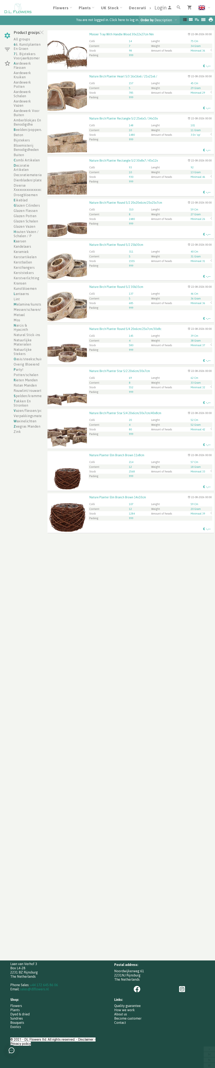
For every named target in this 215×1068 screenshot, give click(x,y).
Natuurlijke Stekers (23, 351)
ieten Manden (26, 380)
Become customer (128, 1018)
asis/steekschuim (29, 359)
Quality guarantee (127, 1006)
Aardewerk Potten (22, 84)
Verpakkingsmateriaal (31, 416)
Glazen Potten (25, 216)
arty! (18, 369)
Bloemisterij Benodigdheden (26, 147)
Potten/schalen (26, 375)
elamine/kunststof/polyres (36, 304)
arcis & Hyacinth (21, 327)
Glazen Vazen (24, 226)
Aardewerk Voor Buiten (26, 113)
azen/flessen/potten (31, 410)
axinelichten (25, 421)
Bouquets (17, 1022)
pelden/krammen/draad (34, 396)
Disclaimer (85, 1039)
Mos (17, 320)
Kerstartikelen (25, 257)
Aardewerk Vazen (22, 103)
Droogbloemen (26, 195)
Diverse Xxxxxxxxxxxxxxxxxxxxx (33, 187)
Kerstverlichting (26, 278)
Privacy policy (20, 1044)
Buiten (19, 155)
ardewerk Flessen (22, 65)
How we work (124, 1010)
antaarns (21, 294)
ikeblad (21, 200)
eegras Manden (27, 426)
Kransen (20, 283)
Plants (15, 1010)
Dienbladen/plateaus (30, 180)
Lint (17, 299)
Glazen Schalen (26, 221)
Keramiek (21, 252)
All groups (22, 39)
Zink (17, 432)
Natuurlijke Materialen (23, 342)
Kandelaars (22, 246)
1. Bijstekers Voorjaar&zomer (27, 56)
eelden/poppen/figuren (34, 130)
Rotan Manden (25, 385)
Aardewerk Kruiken (22, 75)
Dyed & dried (20, 1014)
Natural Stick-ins (27, 335)
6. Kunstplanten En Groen (27, 46)
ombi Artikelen (27, 160)
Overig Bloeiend (26, 364)
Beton (18, 135)
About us (120, 1014)
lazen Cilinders (27, 205)
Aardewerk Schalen (22, 94)
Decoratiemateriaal (29, 175)
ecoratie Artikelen (21, 167)
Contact (120, 1022)
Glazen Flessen (26, 211)
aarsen (20, 241)
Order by (147, 20)
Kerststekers (24, 273)
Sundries (16, 1018)
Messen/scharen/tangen (33, 309)
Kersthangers (24, 267)
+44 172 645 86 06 (44, 985)
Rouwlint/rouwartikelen (32, 390)
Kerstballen (23, 262)
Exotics (15, 1027)
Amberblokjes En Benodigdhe (27, 122)
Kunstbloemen (25, 288)
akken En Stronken (22, 403)
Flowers (16, 1006)
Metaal (19, 315)
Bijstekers (22, 140)
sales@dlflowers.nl (34, 989)
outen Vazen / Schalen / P (26, 234)
